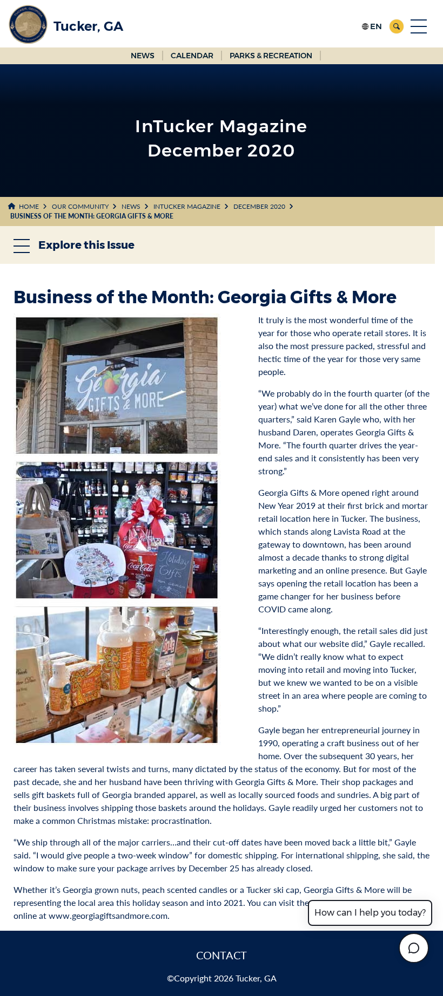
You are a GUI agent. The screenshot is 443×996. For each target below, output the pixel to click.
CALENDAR (192, 55)
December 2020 (259, 206)
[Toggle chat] (413, 948)
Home (29, 206)
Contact (221, 955)
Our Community (80, 206)
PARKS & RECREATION (271, 55)
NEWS (143, 55)
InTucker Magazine (186, 206)
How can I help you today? (370, 913)
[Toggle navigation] (418, 26)
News (131, 206)
